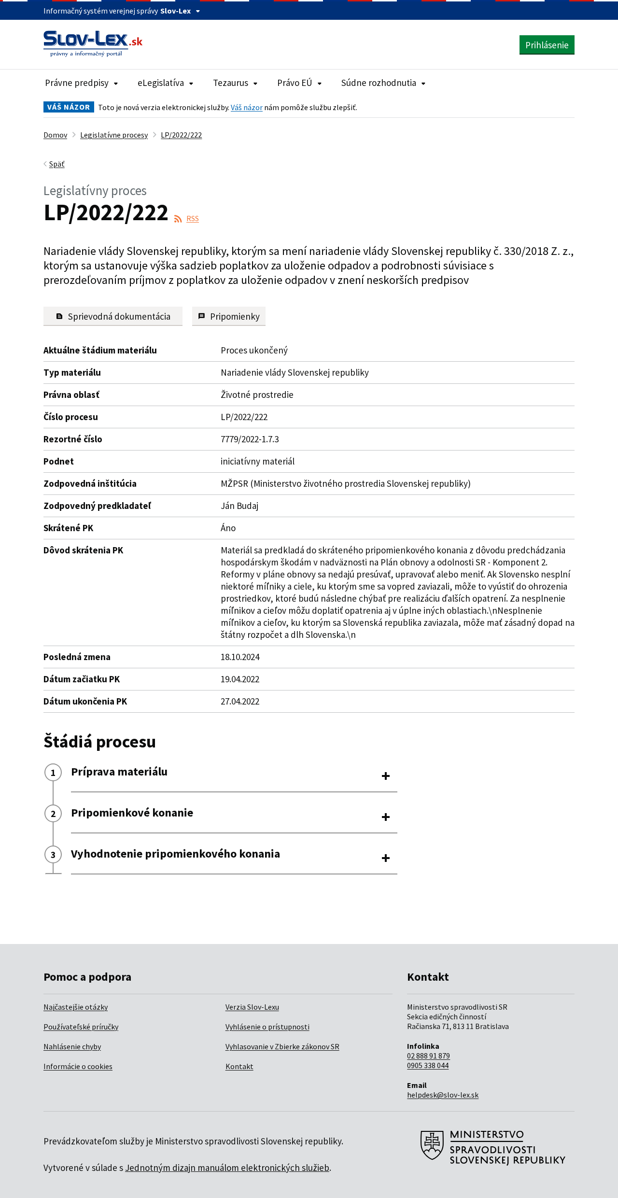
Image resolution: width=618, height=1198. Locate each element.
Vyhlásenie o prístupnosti (267, 1026)
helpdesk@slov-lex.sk (442, 1094)
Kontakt (239, 1066)
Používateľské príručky (80, 1026)
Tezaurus (230, 82)
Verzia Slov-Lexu (252, 1007)
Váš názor (247, 107)
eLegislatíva (161, 82)
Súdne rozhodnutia (378, 82)
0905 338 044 (428, 1065)
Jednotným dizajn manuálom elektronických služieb (227, 1167)
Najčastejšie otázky (75, 1007)
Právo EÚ (294, 82)
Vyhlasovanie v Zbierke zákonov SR (282, 1046)
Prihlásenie (547, 45)
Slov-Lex (175, 10)
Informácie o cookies (77, 1066)
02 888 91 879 (428, 1055)
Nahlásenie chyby (72, 1046)
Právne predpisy (77, 82)
